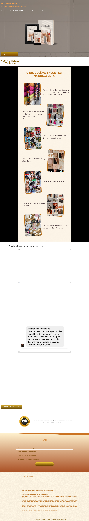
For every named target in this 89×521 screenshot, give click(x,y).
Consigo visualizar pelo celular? (27, 455)
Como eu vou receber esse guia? (27, 448)
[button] (44, 444)
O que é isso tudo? (23, 444)
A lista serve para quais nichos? (27, 451)
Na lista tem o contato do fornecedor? (28, 459)
